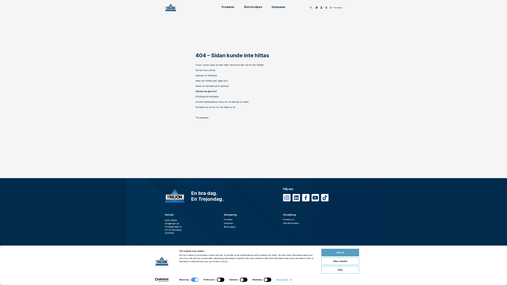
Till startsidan (202, 117)
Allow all (340, 252)
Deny (340, 270)
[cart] (326, 7)
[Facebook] (305, 197)
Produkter (228, 7)
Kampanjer (279, 7)
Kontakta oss (288, 219)
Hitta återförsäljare (291, 223)
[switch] (220, 280)
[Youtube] (315, 197)
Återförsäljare (253, 7)
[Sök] (311, 7)
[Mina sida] (321, 7)
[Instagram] (286, 197)
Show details (282, 280)
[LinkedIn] (296, 197)
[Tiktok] (324, 197)
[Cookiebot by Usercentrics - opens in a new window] (161, 280)
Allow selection (340, 261)
